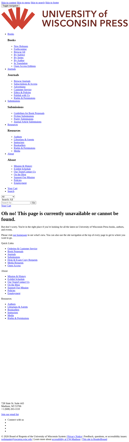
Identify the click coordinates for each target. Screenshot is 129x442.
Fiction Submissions (24, 116)
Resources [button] (13, 124)
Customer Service (22, 89)
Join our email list (10, 414)
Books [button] (11, 34)
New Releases (21, 46)
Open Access (14, 265)
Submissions (14, 257)
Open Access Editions (25, 66)
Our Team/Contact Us (25, 171)
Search (11, 191)
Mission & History (23, 166)
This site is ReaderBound (94, 439)
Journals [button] (12, 69)
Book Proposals (15, 251)
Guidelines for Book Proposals (29, 113)
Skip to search (38, 2)
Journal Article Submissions (27, 121)
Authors (18, 136)
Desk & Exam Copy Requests (22, 260)
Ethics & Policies (22, 92)
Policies (18, 180)
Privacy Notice (74, 436)
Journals (12, 254)
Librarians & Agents (24, 139)
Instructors (19, 142)
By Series (18, 57)
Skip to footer (52, 2)
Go (33, 203)
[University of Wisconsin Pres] (64, 28)
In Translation (21, 63)
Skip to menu (23, 2)
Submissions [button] (14, 101)
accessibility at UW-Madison (66, 439)
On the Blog (20, 174)
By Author (19, 60)
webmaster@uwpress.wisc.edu (16, 439)
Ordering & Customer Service (22, 248)
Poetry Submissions (23, 119)
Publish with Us (22, 95)
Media (17, 151)
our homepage (20, 235)
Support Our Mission (24, 177)
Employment (20, 183)
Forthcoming (20, 49)
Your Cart (12, 188)
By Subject (19, 54)
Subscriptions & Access (25, 84)
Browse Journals (22, 81)
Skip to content (8, 2)
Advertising (19, 86)
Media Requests (15, 262)
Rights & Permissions (24, 98)
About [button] (11, 153)
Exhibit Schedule (22, 169)
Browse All (19, 52)
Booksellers (19, 145)
